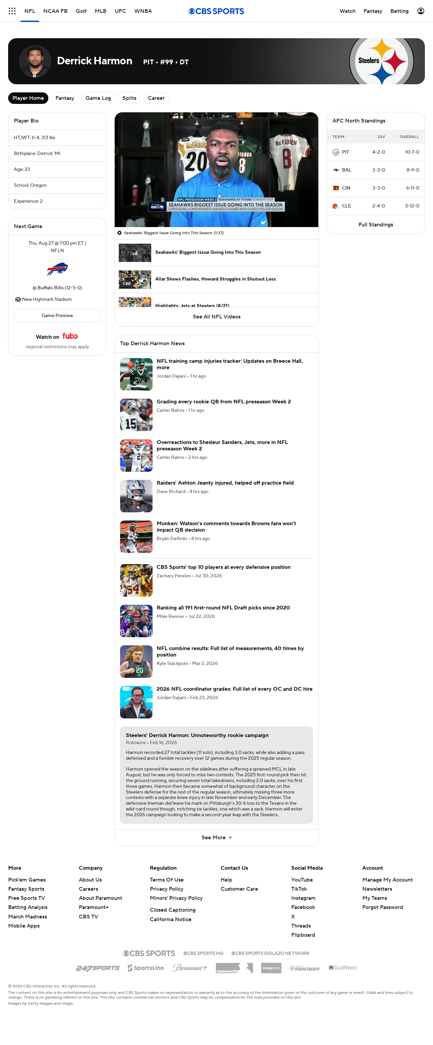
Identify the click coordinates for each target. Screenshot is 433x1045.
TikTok (299, 889)
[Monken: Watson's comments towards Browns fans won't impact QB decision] (136, 536)
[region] (216, 169)
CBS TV (88, 916)
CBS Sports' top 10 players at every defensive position (224, 567)
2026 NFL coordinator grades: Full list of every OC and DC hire (235, 689)
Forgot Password (382, 907)
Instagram (303, 898)
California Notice (170, 919)
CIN (346, 188)
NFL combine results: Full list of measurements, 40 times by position (230, 651)
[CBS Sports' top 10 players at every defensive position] (136, 580)
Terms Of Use (167, 879)
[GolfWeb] (343, 968)
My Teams (374, 898)
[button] (12, 11)
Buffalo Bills (51, 288)
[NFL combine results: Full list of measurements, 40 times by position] (136, 661)
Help (226, 879)
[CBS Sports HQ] (203, 952)
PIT (345, 152)
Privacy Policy (166, 889)
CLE (346, 206)
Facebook (303, 907)
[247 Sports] (98, 966)
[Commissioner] (234, 965)
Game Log (98, 98)
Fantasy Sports (26, 889)
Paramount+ (94, 907)
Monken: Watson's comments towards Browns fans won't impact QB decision (226, 526)
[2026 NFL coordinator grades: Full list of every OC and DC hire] (136, 702)
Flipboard (303, 935)
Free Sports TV (26, 898)
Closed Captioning (173, 910)
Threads (301, 925)
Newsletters (377, 889)
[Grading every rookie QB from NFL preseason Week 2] (136, 415)
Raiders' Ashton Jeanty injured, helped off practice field (225, 483)
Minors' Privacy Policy (176, 898)
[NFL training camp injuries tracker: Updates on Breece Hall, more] (136, 374)
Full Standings (376, 224)
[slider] (216, 207)
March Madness (27, 916)
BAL (346, 170)
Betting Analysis (27, 907)
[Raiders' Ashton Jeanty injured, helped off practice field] (136, 496)
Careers (88, 889)
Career (156, 98)
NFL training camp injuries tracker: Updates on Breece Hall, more (230, 364)
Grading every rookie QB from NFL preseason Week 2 (224, 401)
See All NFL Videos (217, 316)
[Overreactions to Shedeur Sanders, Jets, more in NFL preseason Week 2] (136, 455)
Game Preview (57, 316)
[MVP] (271, 965)
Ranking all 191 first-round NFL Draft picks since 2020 (223, 607)
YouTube (302, 879)
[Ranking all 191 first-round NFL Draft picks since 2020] (136, 621)
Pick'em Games (27, 879)
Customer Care (239, 889)
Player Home (28, 98)
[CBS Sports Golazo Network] (270, 952)
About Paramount (100, 898)
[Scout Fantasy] (305, 967)
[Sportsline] (146, 966)
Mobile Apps (24, 925)
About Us (90, 879)
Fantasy (64, 98)
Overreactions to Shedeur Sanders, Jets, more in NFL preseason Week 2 (222, 445)
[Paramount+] (190, 966)
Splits (129, 98)
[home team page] (57, 269)
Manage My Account (387, 879)
